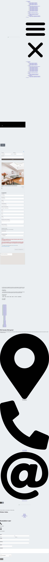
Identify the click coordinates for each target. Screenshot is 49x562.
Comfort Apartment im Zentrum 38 (33, 69)
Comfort (29, 5)
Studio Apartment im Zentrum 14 (33, 64)
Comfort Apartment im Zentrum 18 (33, 7)
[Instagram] (1, 503)
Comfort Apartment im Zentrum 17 (33, 67)
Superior (29, 73)
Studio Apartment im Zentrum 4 (33, 2)
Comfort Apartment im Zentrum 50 (33, 10)
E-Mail (1, 538)
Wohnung (1, 541)
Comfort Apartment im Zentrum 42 (33, 9)
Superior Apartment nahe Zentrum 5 (33, 14)
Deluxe (29, 11)
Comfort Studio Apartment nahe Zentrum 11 (34, 66)
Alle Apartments (28, 1)
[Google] (3, 503)
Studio (29, 62)
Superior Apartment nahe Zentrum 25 (34, 13)
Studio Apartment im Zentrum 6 (33, 3)
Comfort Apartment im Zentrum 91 (33, 71)
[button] (35, 39)
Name (1, 534)
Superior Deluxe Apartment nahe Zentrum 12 (34, 16)
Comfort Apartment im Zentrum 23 (33, 8)
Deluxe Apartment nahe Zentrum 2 (33, 12)
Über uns (27, 17)
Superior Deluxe (30, 75)
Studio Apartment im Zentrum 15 (33, 4)
